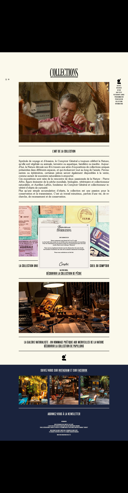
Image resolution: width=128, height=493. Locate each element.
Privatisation (119, 99)
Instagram (64, 370)
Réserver (119, 88)
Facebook (82, 370)
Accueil (119, 85)
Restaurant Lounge (119, 95)
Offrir (119, 90)
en (8, 79)
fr (6, 79)
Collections (119, 101)
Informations (119, 104)
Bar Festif (119, 92)
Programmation (119, 97)
